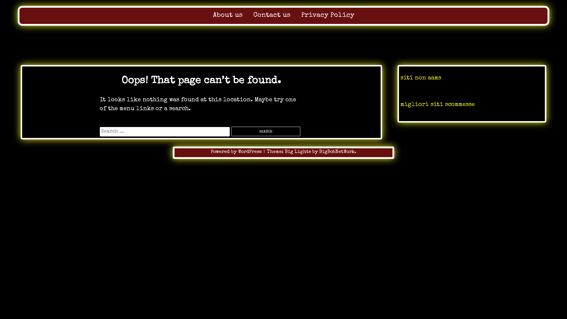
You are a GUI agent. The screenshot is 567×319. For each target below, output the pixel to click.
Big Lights (298, 152)
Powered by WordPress (237, 152)
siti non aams (420, 78)
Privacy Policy (327, 15)
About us (228, 15)
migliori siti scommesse (437, 105)
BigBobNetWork (337, 152)
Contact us (272, 15)
